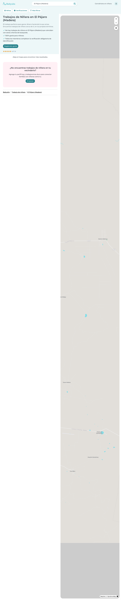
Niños (8, 10)
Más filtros (36, 10)
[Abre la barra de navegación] (116, 3)
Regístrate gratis (10, 46)
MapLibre (102, 596)
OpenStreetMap (111, 596)
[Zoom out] (116, 23)
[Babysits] (9, 4)
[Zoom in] (116, 19)
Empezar (30, 81)
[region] (89, 307)
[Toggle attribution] (117, 596)
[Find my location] (116, 28)
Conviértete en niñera (103, 4)
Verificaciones (21, 10)
